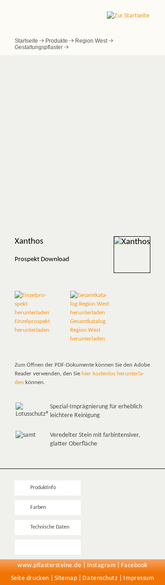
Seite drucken (30, 578)
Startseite (26, 41)
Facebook (134, 565)
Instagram (101, 565)
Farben (38, 507)
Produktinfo (43, 487)
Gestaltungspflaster (39, 47)
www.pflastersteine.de (49, 565)
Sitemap (66, 578)
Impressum (138, 578)
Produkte (56, 41)
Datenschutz (100, 578)
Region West (91, 41)
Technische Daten (49, 527)
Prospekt (40, 547)
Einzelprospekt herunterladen (32, 325)
